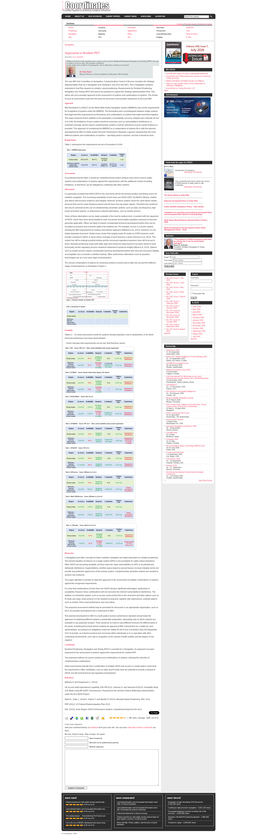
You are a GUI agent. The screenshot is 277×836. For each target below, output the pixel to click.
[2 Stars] (114, 717)
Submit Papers (113, 16)
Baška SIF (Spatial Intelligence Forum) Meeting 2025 (186, 357)
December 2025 (199, 323)
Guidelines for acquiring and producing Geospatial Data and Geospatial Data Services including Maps (188, 213)
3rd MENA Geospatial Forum (177, 363)
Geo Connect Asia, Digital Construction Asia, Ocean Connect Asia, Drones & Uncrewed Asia (186, 405)
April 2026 (196, 312)
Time (188, 31)
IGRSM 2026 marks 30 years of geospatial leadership (187, 73)
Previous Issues (190, 24)
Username (195, 278)
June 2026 (197, 306)
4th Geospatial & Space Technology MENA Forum (185, 446)
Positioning (72, 31)
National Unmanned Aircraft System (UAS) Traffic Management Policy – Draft (185, 229)
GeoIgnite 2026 (172, 439)
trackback (94, 727)
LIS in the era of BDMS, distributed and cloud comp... (86, 823)
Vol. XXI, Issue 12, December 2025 (173, 311)
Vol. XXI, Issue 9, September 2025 (172, 325)
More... (167, 91)
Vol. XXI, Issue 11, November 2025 (173, 316)
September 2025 (199, 331)
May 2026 (196, 309)
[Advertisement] (186, 139)
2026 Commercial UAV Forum (177, 413)
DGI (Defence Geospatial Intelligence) (181, 391)
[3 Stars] (118, 717)
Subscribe (146, 16)
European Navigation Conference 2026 (181, 426)
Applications (132, 31)
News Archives (192, 34)
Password (194, 285)
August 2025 (197, 334)
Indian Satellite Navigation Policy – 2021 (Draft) (184, 207)
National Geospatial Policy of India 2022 (181, 201)
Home (68, 16)
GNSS (70, 27)
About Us (79, 16)
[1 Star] (111, 717)
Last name (168, 263)
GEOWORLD (171, 385)
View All (167, 333)
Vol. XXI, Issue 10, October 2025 (173, 321)
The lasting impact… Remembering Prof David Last (85, 816)
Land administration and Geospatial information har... (86, 809)
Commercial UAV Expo (175, 452)
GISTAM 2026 (171, 433)
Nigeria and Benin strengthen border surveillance (185, 81)
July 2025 (196, 336)
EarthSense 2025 (173, 350)
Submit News (130, 16)
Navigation (72, 34)
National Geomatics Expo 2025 (178, 370)
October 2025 (198, 328)
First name (168, 260)
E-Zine (188, 37)
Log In (194, 298)
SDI (129, 37)
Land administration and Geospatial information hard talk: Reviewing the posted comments (137, 809)
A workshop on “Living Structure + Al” (180, 88)
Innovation (132, 27)
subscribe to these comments (140, 727)
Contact (180, 24)
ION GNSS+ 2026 (173, 459)
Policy (130, 34)
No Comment (78, 57)
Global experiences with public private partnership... (86, 802)
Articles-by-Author (205, 24)
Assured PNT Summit (174, 419)
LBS (69, 37)
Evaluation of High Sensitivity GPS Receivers (185, 802)
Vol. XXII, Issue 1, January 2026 (173, 307)
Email (166, 257)
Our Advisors (95, 16)
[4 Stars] (121, 717)
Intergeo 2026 (171, 465)
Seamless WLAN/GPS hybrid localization (184, 817)
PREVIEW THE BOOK (193, 172)
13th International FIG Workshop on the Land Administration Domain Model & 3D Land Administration (187, 377)
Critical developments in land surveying (132, 813)
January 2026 (198, 320)
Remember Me (199, 294)
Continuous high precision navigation (182, 808)
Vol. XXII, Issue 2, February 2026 (173, 302)
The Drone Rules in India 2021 (176, 195)
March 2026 (197, 315)
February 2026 (198, 317)
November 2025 (199, 326)
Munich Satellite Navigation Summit (179, 398)
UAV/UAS (189, 27)
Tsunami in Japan (175, 823)
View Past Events (205, 480)
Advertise (160, 16)
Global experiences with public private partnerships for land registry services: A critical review (138, 818)
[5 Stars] (125, 717)
